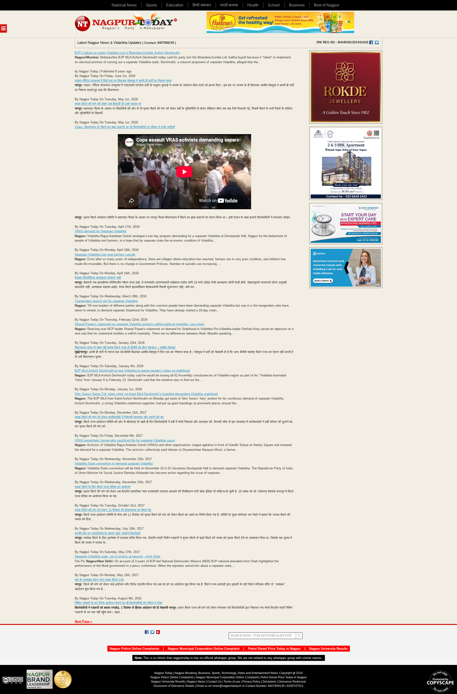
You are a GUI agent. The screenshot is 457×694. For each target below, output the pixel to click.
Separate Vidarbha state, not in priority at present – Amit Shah (117, 556)
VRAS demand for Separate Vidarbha (100, 231)
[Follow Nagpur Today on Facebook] (147, 632)
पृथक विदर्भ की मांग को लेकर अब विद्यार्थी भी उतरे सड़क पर (108, 104)
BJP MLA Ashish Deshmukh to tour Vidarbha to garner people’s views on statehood (132, 370)
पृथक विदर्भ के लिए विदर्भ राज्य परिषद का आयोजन (102, 487)
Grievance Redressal (292, 681)
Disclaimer (270, 681)
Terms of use (232, 681)
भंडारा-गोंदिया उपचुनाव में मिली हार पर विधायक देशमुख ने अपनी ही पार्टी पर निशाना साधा (123, 80)
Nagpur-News (196, 681)
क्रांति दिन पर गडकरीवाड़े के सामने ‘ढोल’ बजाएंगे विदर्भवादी (107, 533)
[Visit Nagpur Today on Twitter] (377, 42)
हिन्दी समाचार (202, 5)
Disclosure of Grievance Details (174, 686)
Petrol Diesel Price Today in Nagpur (274, 648)
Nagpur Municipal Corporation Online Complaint (203, 648)
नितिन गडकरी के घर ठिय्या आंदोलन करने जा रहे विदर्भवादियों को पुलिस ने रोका (118, 603)
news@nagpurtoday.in (226, 686)
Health (252, 5)
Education (174, 5)
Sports (151, 5)
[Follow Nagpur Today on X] (152, 632)
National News (124, 5)
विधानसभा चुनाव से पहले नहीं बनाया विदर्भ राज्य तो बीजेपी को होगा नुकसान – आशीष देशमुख (125, 347)
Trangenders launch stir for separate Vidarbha (106, 301)
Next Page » (83, 621)
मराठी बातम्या (229, 5)
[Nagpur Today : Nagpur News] (126, 24)
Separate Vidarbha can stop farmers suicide (105, 254)
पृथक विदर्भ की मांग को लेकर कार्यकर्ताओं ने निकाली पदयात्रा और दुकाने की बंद (119, 417)
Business (297, 5)
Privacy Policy (251, 681)
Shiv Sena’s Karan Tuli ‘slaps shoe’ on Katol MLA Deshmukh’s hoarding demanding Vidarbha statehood (146, 394)
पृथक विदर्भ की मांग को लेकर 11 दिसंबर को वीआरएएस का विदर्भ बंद (113, 510)
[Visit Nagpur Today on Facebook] (371, 42)
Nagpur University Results (328, 648)
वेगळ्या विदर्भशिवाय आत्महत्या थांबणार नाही (98, 277)
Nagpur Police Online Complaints (134, 648)
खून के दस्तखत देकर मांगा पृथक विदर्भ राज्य (99, 580)
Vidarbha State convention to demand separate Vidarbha (114, 463)
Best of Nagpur (326, 5)
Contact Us (214, 681)
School (274, 5)
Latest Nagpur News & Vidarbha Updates (109, 43)
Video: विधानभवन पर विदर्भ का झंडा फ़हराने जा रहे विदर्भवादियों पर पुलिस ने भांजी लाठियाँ (125, 127)
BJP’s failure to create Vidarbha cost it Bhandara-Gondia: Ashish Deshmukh (127, 53)
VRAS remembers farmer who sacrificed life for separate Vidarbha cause (125, 440)
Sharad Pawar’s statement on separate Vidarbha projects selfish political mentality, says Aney (139, 324)
